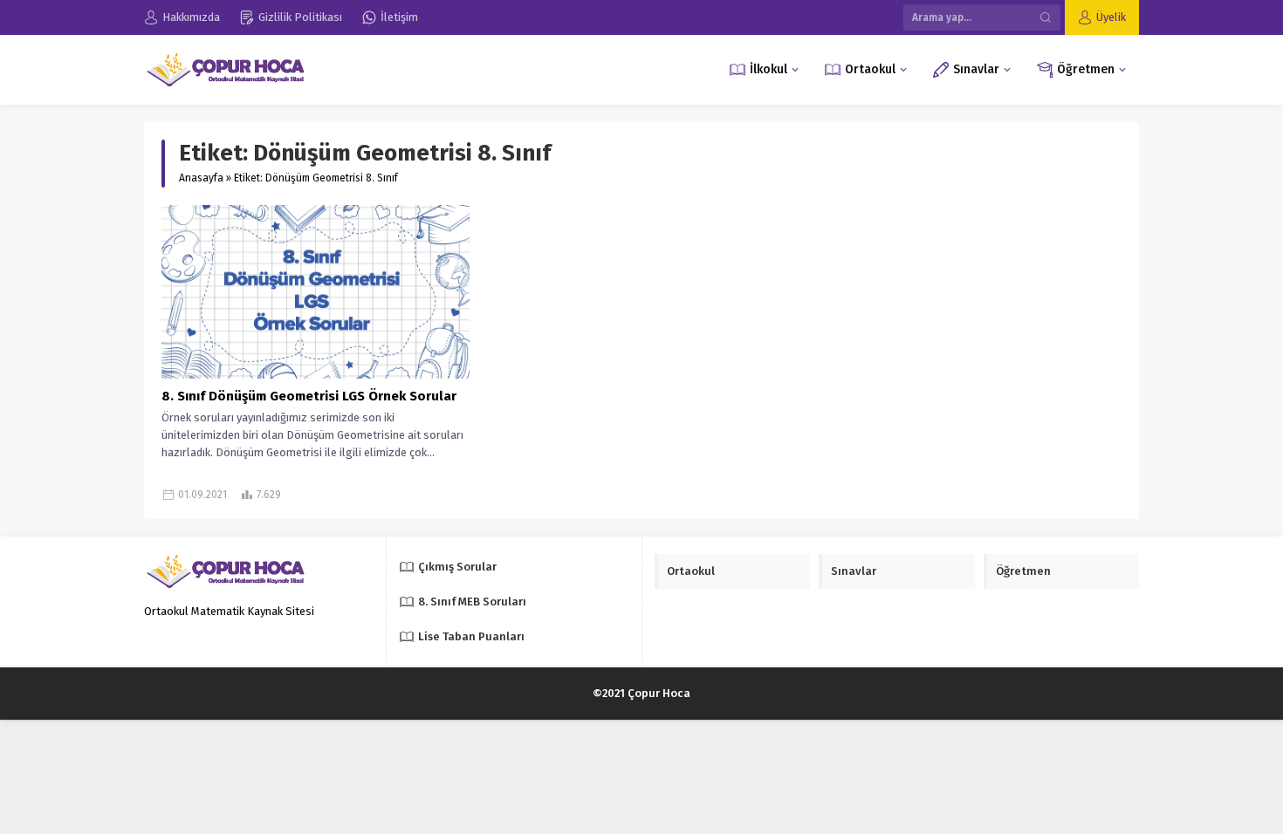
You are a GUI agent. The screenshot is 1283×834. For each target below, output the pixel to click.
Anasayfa (201, 178)
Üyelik (1111, 17)
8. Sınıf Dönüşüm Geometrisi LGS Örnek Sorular (308, 396)
